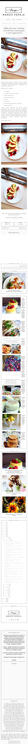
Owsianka (19, 728)
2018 (5, 534)
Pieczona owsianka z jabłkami (11, 572)
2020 (5, 531)
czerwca (7, 589)
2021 (5, 530)
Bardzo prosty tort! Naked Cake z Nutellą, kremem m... (13, 546)
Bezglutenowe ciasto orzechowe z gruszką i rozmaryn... (14, 558)
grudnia (7, 537)
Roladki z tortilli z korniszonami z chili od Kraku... (13, 575)
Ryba (15, 707)
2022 (5, 528)
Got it (18, 742)
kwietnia (7, 592)
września (7, 584)
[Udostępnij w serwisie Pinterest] (9, 224)
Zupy (21, 710)
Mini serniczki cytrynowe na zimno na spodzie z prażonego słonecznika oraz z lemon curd (23, 308)
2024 (5, 525)
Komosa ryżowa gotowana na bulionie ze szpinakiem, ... (13, 569)
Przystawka (21, 719)
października (8, 540)
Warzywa (10, 704)
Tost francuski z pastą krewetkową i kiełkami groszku (14, 291)
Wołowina (21, 722)
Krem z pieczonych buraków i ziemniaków (13, 571)
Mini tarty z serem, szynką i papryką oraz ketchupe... (13, 577)
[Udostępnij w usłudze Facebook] (7, 224)
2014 (5, 601)
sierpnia (7, 585)
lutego (6, 595)
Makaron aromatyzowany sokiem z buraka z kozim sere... (14, 564)
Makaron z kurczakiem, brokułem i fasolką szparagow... (13, 579)
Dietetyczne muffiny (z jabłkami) (11, 562)
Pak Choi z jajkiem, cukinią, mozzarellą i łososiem (13, 553)
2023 (5, 527)
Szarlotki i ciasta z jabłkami (17, 731)
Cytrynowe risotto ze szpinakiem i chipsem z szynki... (14, 567)
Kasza (7, 710)
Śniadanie (16, 704)
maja (6, 590)
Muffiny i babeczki (11, 728)
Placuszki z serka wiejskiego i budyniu (23, 436)
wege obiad (6, 731)
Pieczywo (13, 716)
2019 (5, 533)
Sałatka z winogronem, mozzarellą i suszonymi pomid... (12, 544)
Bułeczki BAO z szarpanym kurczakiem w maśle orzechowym (23, 326)
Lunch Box (6, 716)
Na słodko (20, 224)
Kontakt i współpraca (17, 19)
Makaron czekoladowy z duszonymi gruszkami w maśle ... (12, 560)
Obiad (21, 704)
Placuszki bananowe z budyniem (23, 342)
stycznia (7, 596)
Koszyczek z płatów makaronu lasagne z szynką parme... (13, 555)
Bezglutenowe (20, 716)
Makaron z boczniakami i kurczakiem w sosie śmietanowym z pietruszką (23, 387)
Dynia (21, 713)
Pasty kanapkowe (19, 725)
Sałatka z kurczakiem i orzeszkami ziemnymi (23, 420)
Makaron (16, 713)
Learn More (12, 742)
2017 (5, 536)
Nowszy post (5, 228)
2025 (5, 524)
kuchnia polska (9, 713)
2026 (5, 522)
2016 (5, 598)
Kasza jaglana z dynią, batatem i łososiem (14, 541)
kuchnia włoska (14, 710)
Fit (5, 704)
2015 (5, 600)
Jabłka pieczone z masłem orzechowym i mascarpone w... (13, 550)
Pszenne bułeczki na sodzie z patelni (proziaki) (23, 403)
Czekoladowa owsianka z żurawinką (12, 548)
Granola (15, 722)
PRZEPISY (8, 19)
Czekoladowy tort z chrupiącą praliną (14, 515)
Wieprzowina (21, 707)
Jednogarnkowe (9, 725)
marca (6, 593)
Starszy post (22, 228)
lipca (6, 587)
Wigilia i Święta (8, 707)
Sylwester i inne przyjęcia (10, 719)
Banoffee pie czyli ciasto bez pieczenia (14, 493)
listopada (7, 539)
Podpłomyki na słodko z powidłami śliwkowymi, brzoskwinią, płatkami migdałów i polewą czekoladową (23, 366)
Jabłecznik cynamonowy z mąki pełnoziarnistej (11, 582)
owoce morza (8, 722)
